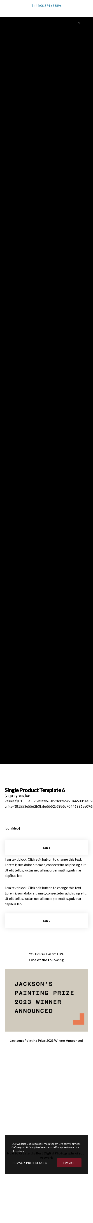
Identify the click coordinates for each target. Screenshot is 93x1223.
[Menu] (84, 23)
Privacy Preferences (29, 1163)
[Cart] (74, 23)
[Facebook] (48, 11)
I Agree (69, 1163)
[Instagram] (54, 11)
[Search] (39, 10)
